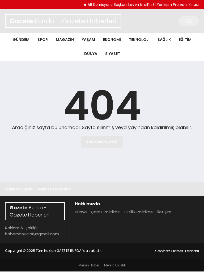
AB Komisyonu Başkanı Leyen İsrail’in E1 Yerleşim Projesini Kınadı (141, 4)
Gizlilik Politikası (138, 212)
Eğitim (185, 39)
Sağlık (164, 39)
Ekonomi (112, 39)
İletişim (164, 212)
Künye (81, 212)
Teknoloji (139, 39)
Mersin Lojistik (115, 265)
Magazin (65, 39)
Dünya (90, 53)
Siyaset (112, 53)
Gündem (21, 39)
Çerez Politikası (105, 212)
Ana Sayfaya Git (102, 141)
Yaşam (88, 39)
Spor (42, 39)
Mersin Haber (89, 265)
